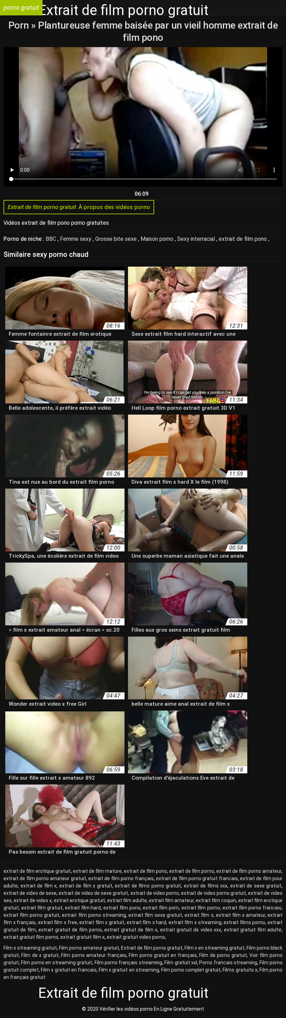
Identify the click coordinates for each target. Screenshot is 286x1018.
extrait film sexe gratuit (155, 915)
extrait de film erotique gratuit (37, 871)
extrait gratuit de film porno (70, 929)
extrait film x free (57, 922)
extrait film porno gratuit (31, 915)
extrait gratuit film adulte (252, 929)
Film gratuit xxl (180, 962)
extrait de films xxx (206, 886)
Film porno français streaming (128, 962)
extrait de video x (33, 900)
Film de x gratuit (39, 955)
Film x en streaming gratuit (214, 948)
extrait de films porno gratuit (148, 886)
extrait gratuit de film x (130, 929)
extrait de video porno (154, 893)
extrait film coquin (216, 900)
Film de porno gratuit (223, 955)
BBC (52, 239)
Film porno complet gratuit (190, 970)
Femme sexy (76, 239)
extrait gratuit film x (82, 937)
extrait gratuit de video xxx (190, 929)
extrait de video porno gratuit (213, 893)
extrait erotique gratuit (79, 900)
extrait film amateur (171, 900)
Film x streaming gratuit (30, 948)
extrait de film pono (243, 239)
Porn (19, 25)
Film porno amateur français (93, 955)
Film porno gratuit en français (163, 955)
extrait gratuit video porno (136, 937)
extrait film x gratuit (101, 922)
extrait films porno (244, 922)
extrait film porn (161, 908)
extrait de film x (39, 886)
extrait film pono (121, 908)
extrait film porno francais (252, 908)
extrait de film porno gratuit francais (197, 878)
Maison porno (158, 239)
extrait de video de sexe (30, 893)
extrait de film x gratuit (85, 886)
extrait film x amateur (240, 915)
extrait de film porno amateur (248, 871)
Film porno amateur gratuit (89, 948)
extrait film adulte (127, 900)
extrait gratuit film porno (30, 937)
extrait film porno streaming (94, 915)
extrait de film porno (191, 871)
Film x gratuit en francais (69, 970)
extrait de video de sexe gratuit (93, 893)
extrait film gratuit (41, 908)
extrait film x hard (146, 922)
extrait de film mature (97, 871)
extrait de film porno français (120, 878)
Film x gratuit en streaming (129, 970)
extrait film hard (83, 908)
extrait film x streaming (194, 922)
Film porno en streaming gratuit (56, 962)
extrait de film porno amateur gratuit (44, 878)
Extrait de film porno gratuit (151, 948)
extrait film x (199, 915)
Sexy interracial (196, 239)
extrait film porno (200, 908)
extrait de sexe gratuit (256, 886)
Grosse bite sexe (116, 239)
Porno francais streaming (228, 962)
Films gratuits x (240, 970)
